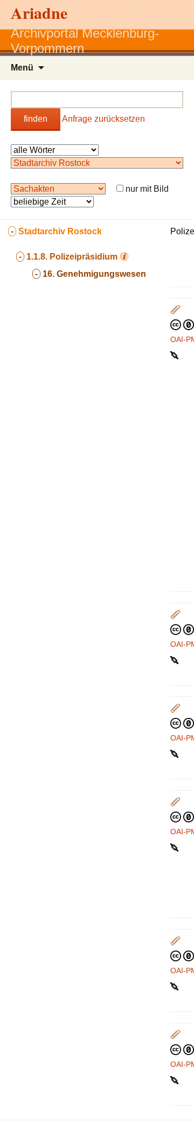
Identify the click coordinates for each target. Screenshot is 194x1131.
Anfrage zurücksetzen (103, 118)
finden (35, 118)
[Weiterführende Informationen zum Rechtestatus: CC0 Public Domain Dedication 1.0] (182, 324)
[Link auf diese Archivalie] (175, 354)
